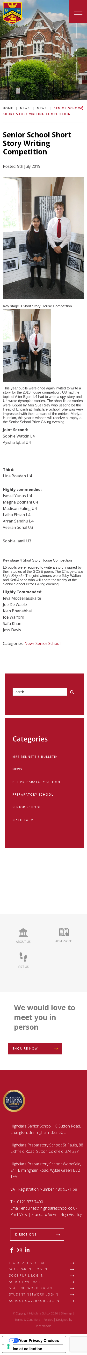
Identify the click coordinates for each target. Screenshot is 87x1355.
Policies (48, 1320)
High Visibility (71, 1214)
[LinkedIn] (27, 1250)
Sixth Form (23, 820)
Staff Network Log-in (30, 1288)
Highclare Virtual (27, 1263)
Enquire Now (25, 1048)
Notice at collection (24, 1348)
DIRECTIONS (25, 1234)
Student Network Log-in (33, 1294)
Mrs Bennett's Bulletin (35, 757)
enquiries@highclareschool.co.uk (49, 1208)
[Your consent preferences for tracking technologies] (8, 1346)
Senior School (48, 643)
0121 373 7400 (30, 1201)
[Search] (72, 692)
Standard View (43, 1214)
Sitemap (66, 1313)
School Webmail (25, 1282)
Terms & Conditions (27, 1320)
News (29, 643)
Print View (18, 1214)
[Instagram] (19, 1250)
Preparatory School (33, 794)
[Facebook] (12, 1250)
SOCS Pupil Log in (26, 1275)
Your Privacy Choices (39, 1340)
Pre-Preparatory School (37, 782)
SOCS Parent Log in (28, 1269)
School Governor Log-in (34, 1301)
